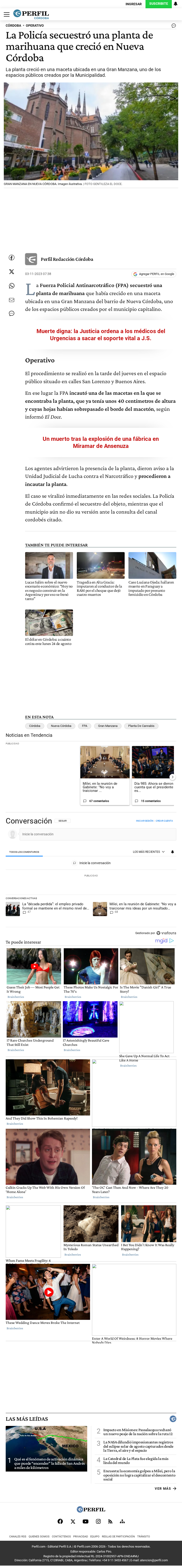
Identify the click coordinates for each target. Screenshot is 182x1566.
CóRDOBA (13, 26)
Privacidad (80, 1536)
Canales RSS (17, 1536)
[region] (91, 877)
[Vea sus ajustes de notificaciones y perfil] (175, 4)
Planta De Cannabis (141, 726)
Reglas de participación (118, 1536)
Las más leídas (27, 1419)
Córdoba (34, 726)
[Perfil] (91, 1511)
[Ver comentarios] (172, 26)
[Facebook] (60, 1521)
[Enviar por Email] (11, 300)
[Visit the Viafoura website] (166, 933)
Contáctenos (61, 1536)
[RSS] (110, 1521)
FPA (84, 726)
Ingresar (134, 4)
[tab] (24, 852)
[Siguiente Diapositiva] (172, 777)
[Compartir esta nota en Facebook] (11, 257)
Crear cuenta (164, 820)
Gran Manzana (108, 726)
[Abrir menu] (5, 14)
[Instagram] (98, 1521)
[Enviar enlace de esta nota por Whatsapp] (11, 286)
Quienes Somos (39, 1536)
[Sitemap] (122, 1521)
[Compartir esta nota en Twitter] (11, 271)
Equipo (95, 1536)
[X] (72, 1521)
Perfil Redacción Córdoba (67, 259)
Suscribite (158, 4)
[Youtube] (85, 1521)
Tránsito (143, 1536)
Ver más (163, 1488)
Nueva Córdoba (61, 726)
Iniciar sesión (144, 820)
